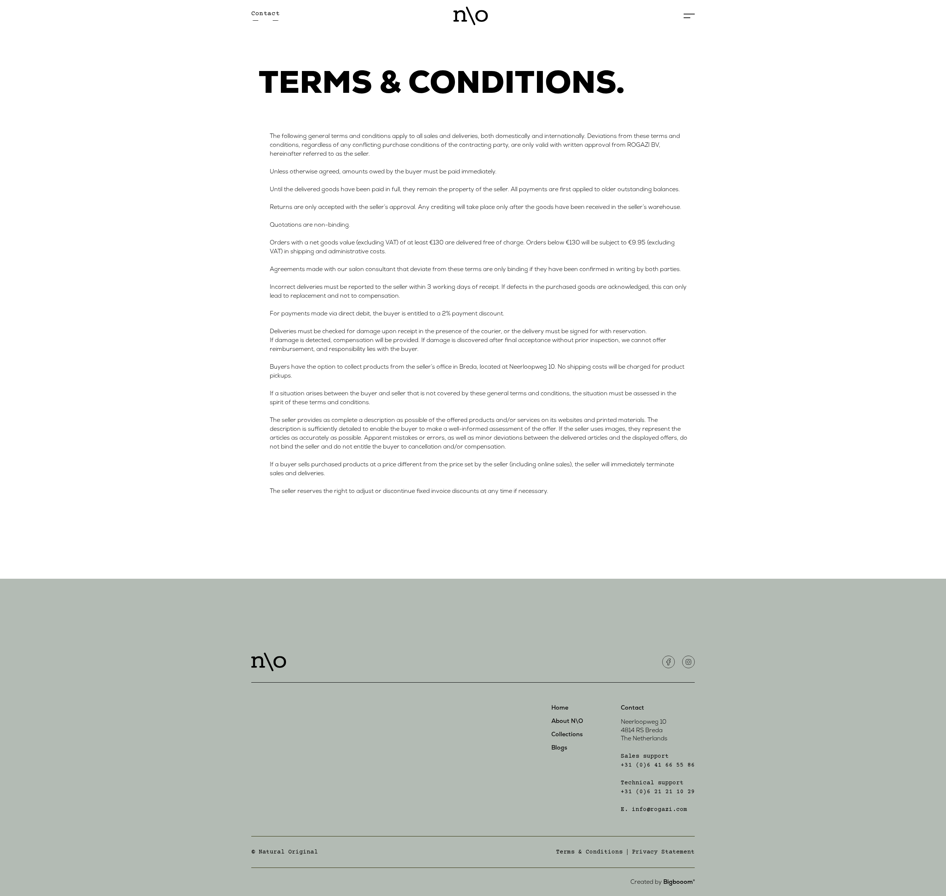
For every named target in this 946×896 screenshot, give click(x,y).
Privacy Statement (663, 852)
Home (559, 708)
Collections (567, 734)
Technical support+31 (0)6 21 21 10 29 (658, 787)
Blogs (559, 748)
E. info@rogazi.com (654, 809)
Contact (632, 708)
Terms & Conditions (589, 852)
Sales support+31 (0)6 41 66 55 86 (658, 760)
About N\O (567, 721)
